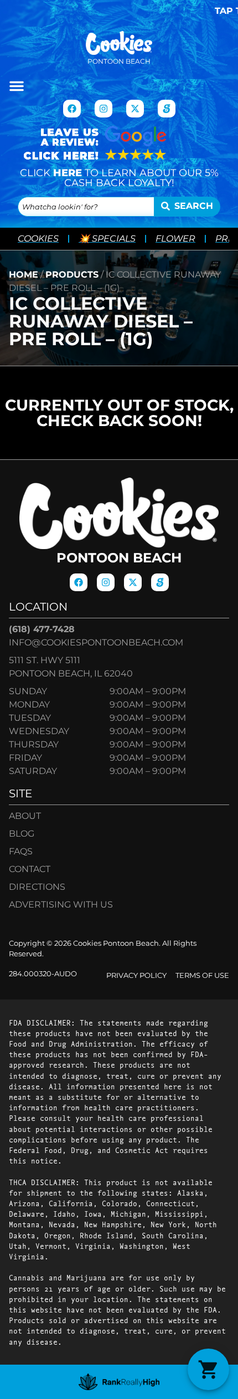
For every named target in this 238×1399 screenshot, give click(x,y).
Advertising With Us (61, 904)
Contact (29, 869)
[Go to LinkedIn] (166, 108)
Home (23, 274)
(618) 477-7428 (42, 629)
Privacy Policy (136, 975)
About (25, 816)
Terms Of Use (202, 975)
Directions (37, 887)
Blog (21, 833)
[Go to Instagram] (103, 108)
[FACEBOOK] (72, 108)
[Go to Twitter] (135, 108)
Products (72, 274)
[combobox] (86, 207)
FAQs (21, 851)
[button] (16, 86)
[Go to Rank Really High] (119, 1382)
